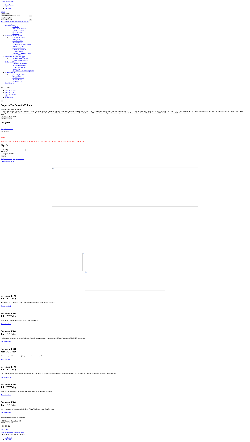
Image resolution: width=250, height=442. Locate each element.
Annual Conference (18, 48)
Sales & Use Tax (17, 41)
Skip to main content (7, 1)
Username (4, 149)
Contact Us (15, 34)
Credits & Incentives (18, 37)
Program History (17, 55)
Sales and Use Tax (18, 78)
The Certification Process (20, 60)
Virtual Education (17, 51)
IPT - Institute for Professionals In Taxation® (15, 22)
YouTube (21, 433)
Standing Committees (19, 65)
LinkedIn (10, 433)
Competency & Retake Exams (21, 53)
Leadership (15, 27)
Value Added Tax (17, 81)
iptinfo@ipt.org (5, 429)
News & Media (17, 32)
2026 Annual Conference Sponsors (23, 71)
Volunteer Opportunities (19, 64)
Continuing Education (19, 49)
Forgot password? (18, 159)
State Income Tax (17, 42)
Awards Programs (18, 30)
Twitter (15, 433)
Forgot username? (6, 159)
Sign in (3, 12)
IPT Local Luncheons (19, 67)
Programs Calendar (18, 46)
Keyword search (6, 16)
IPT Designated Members (20, 58)
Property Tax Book (7, 129)
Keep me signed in (8, 154)
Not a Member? (6, 306)
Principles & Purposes (19, 28)
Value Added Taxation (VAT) (21, 44)
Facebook (4, 433)
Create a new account (7, 161)
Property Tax (16, 39)
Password (4, 151)
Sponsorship (16, 69)
